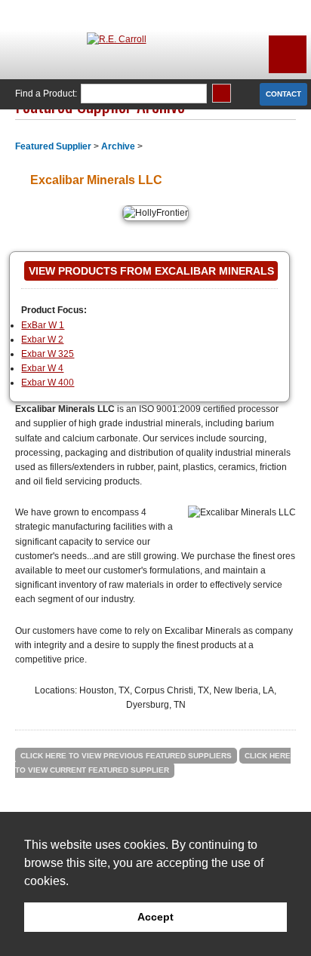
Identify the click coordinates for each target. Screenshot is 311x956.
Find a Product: (46, 93)
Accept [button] (155, 917)
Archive (118, 146)
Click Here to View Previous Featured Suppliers (126, 756)
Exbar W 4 (42, 368)
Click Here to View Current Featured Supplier (153, 763)
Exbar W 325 (47, 354)
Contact (283, 94)
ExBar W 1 (42, 325)
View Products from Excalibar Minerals (151, 271)
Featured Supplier (53, 146)
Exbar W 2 (42, 339)
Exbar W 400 (47, 382)
